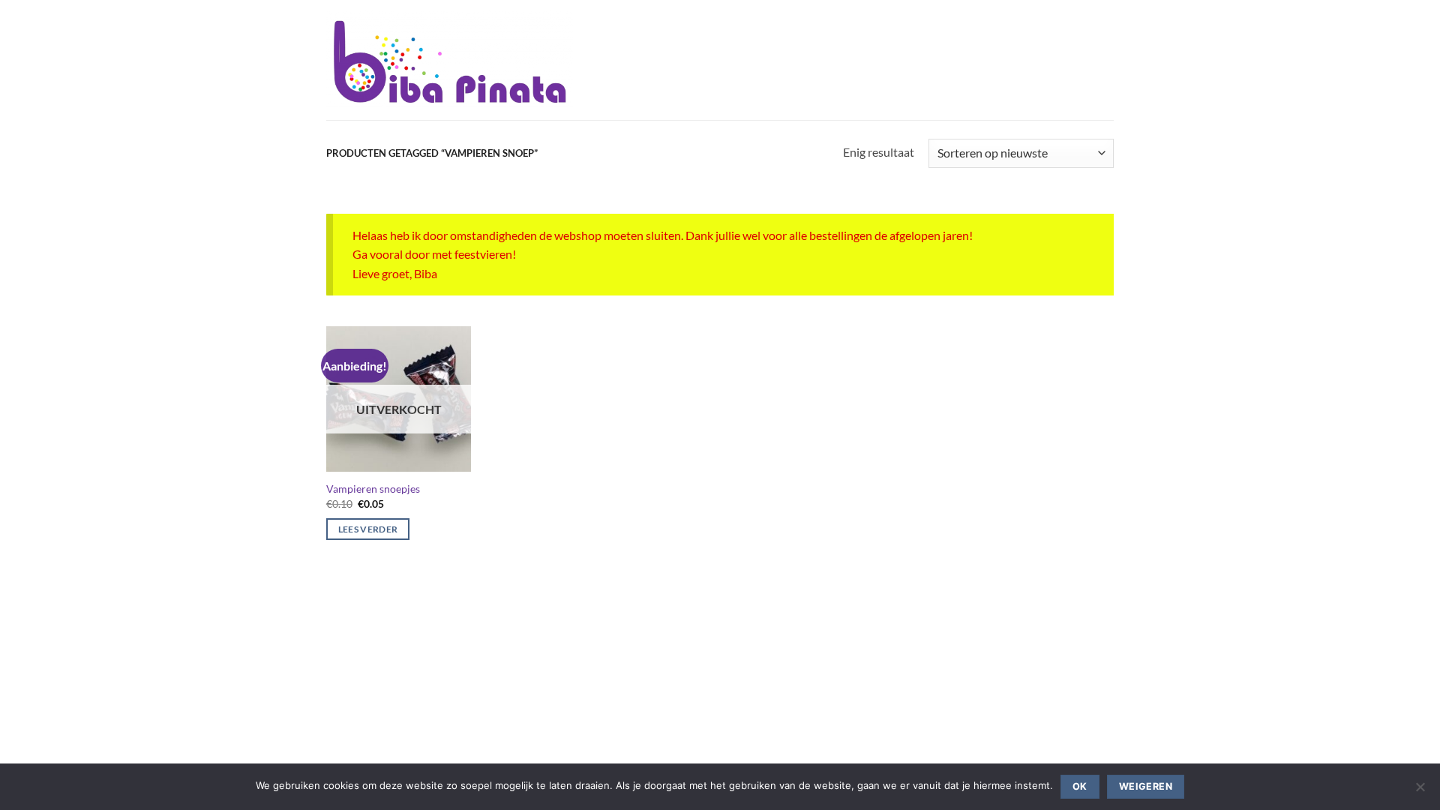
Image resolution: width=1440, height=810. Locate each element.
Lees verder (368, 529)
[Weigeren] (1420, 791)
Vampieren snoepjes (373, 488)
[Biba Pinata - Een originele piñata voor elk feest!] (449, 60)
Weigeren (1145, 786)
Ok (1080, 786)
